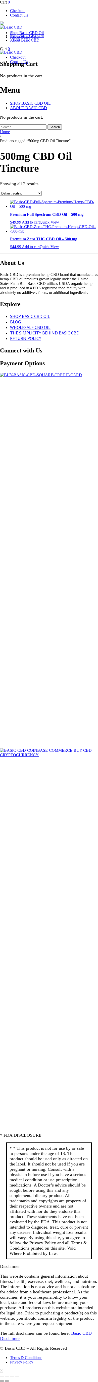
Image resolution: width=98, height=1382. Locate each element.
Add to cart (31, 222)
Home (5, 132)
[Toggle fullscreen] (12, 1376)
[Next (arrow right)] (7, 1381)
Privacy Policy (21, 1362)
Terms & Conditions (26, 1357)
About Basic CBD (24, 40)
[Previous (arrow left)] (2, 1381)
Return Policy (25, 338)
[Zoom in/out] (17, 1376)
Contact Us (19, 15)
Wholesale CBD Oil (30, 327)
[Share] (7, 1376)
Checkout (17, 11)
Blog (15, 322)
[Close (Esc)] (2, 1376)
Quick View (49, 222)
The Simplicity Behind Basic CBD (44, 333)
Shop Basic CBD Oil (27, 33)
